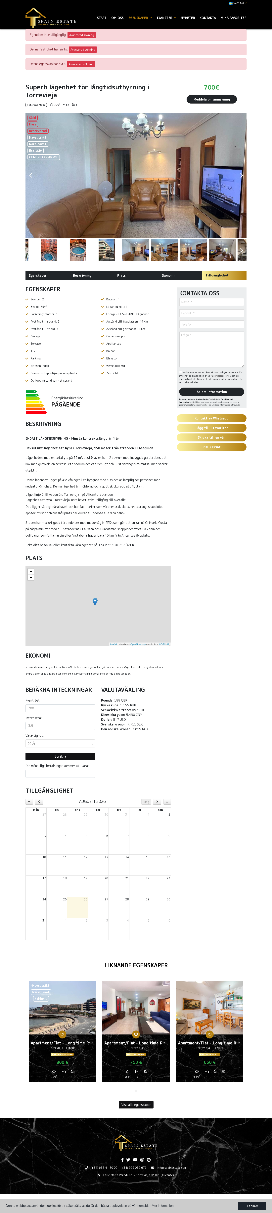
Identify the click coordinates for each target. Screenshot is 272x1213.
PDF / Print (212, 447)
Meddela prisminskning (212, 99)
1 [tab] (136, 1091)
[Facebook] (122, 1160)
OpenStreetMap (138, 644)
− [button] (31, 577)
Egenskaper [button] (138, 18)
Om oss (117, 18)
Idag (146, 802)
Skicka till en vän (211, 437)
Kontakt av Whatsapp (212, 418)
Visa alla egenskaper (136, 1104)
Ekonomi (168, 275)
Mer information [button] (163, 1205)
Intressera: (33, 718)
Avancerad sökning (81, 35)
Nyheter (188, 18)
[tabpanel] (62, 1033)
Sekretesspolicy (220, 375)
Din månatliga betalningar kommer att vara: (57, 766)
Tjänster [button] (165, 18)
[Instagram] (142, 1160)
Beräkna (60, 756)
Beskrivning (82, 275)
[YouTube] (135, 1160)
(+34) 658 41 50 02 (104, 1168)
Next (242, 175)
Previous (30, 175)
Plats (121, 275)
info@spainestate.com (172, 1168)
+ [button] (31, 571)
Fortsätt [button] (252, 1205)
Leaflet (113, 644)
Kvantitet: (33, 700)
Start (102, 18)
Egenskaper (38, 275)
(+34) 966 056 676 (133, 1168)
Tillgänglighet (217, 275)
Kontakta (208, 18)
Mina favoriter (234, 18)
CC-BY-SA (164, 644)
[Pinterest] (149, 1160)
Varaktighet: (34, 735)
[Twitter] (128, 1160)
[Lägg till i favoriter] (62, 1034)
